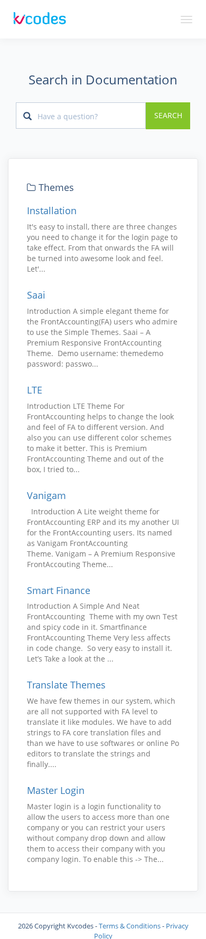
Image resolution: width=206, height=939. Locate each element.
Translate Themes (66, 684)
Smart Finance (58, 590)
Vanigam (46, 495)
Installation (52, 210)
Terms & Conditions (130, 926)
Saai (36, 295)
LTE (34, 390)
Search (168, 115)
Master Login (56, 790)
